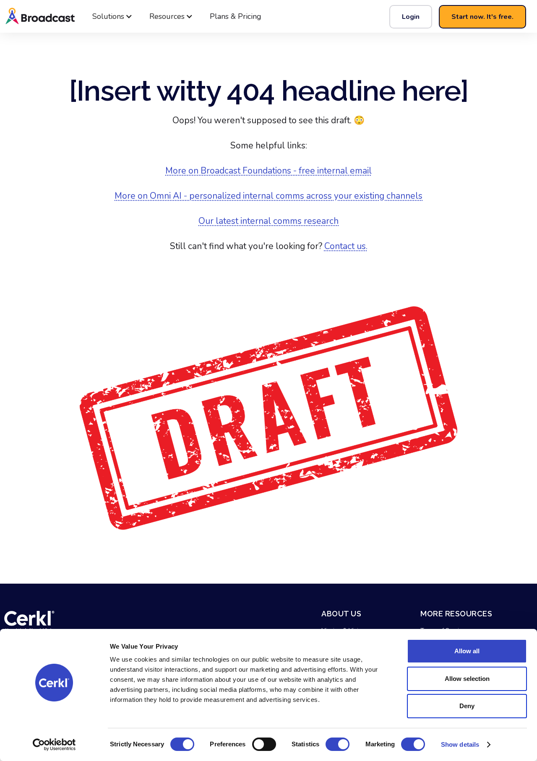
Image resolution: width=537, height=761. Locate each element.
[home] (67, 16)
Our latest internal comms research (268, 221)
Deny (466, 705)
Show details (460, 744)
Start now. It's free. (482, 16)
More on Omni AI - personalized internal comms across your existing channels (268, 196)
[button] (112, 16)
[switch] (264, 744)
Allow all (467, 651)
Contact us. (346, 246)
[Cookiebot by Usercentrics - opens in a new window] (54, 744)
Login (411, 16)
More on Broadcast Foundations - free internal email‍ (268, 171)
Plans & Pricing (235, 16)
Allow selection (467, 678)
